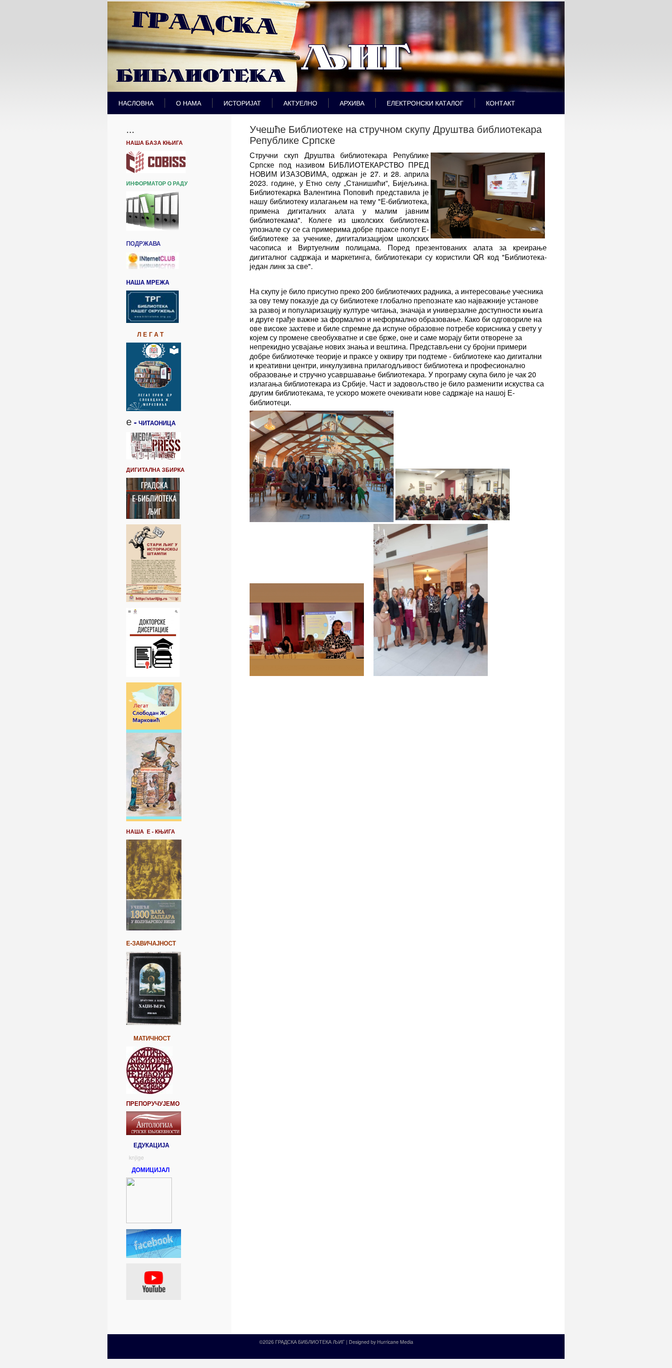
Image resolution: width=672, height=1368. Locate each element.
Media (406, 1341)
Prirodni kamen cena (283, 1350)
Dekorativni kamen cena (333, 1350)
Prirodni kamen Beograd (385, 1350)
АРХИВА (352, 102)
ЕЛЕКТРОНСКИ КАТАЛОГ (425, 102)
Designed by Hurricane (374, 1341)
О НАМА (188, 102)
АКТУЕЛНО (300, 102)
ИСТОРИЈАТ (242, 102)
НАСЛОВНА (136, 102)
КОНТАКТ (500, 102)
